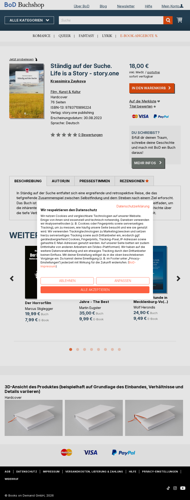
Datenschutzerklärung (133, 206)
